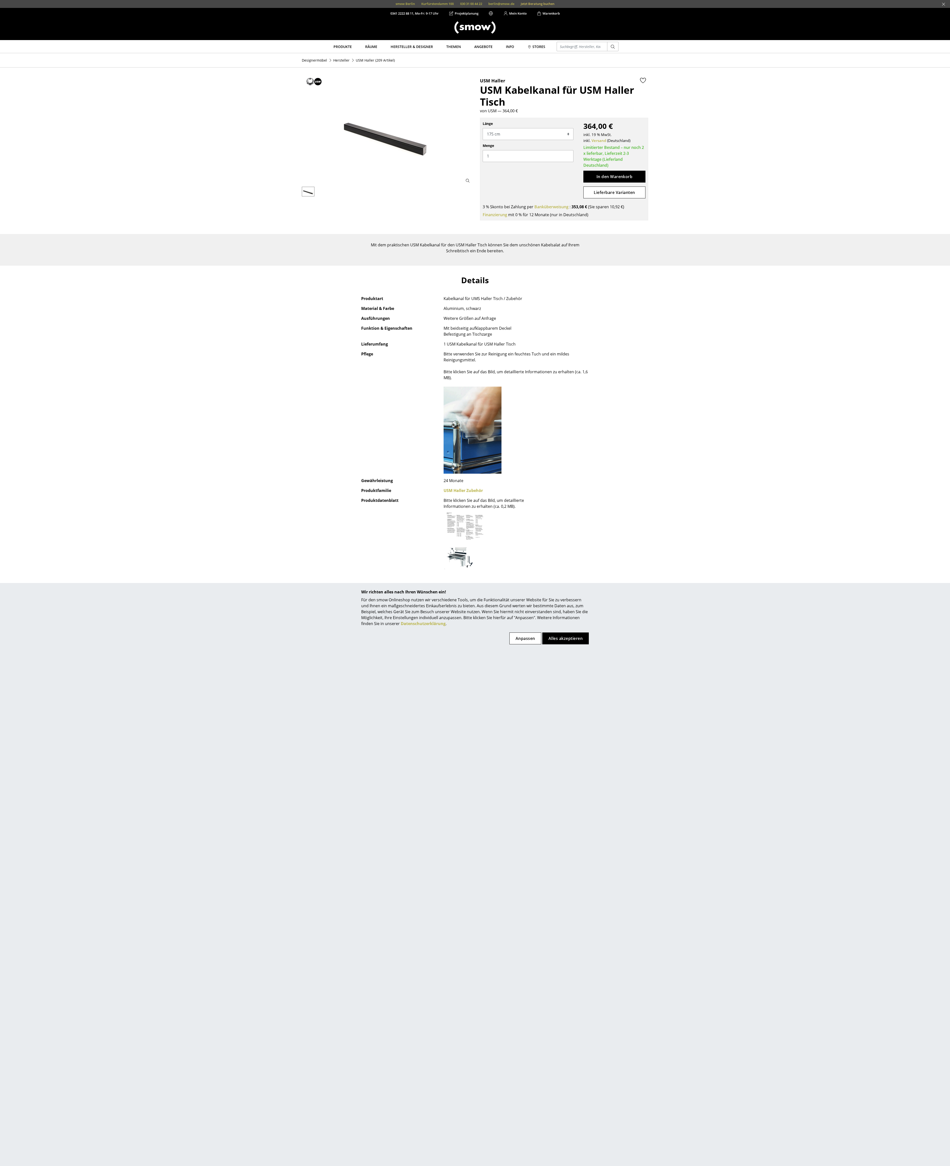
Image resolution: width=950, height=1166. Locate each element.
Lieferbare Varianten (614, 192)
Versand (599, 140)
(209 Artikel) (375, 60)
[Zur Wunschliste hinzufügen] (643, 80)
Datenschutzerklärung (423, 623)
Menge (488, 145)
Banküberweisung (551, 207)
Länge (488, 123)
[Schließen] (943, 4)
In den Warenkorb (614, 176)
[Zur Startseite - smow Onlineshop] (475, 27)
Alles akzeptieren (565, 638)
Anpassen (525, 638)
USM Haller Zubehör (463, 490)
